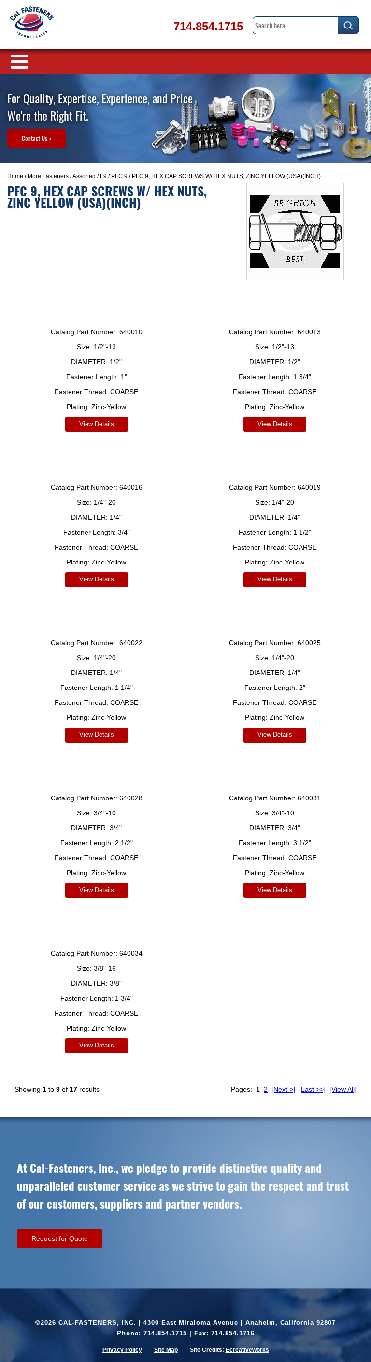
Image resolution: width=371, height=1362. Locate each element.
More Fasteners (48, 176)
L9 (103, 176)
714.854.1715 (208, 26)
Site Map (166, 1350)
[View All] (343, 1089)
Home (15, 176)
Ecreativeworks (247, 1350)
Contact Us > (36, 138)
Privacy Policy (122, 1350)
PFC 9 (119, 176)
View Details (96, 423)
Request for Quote (59, 1238)
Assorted (84, 176)
